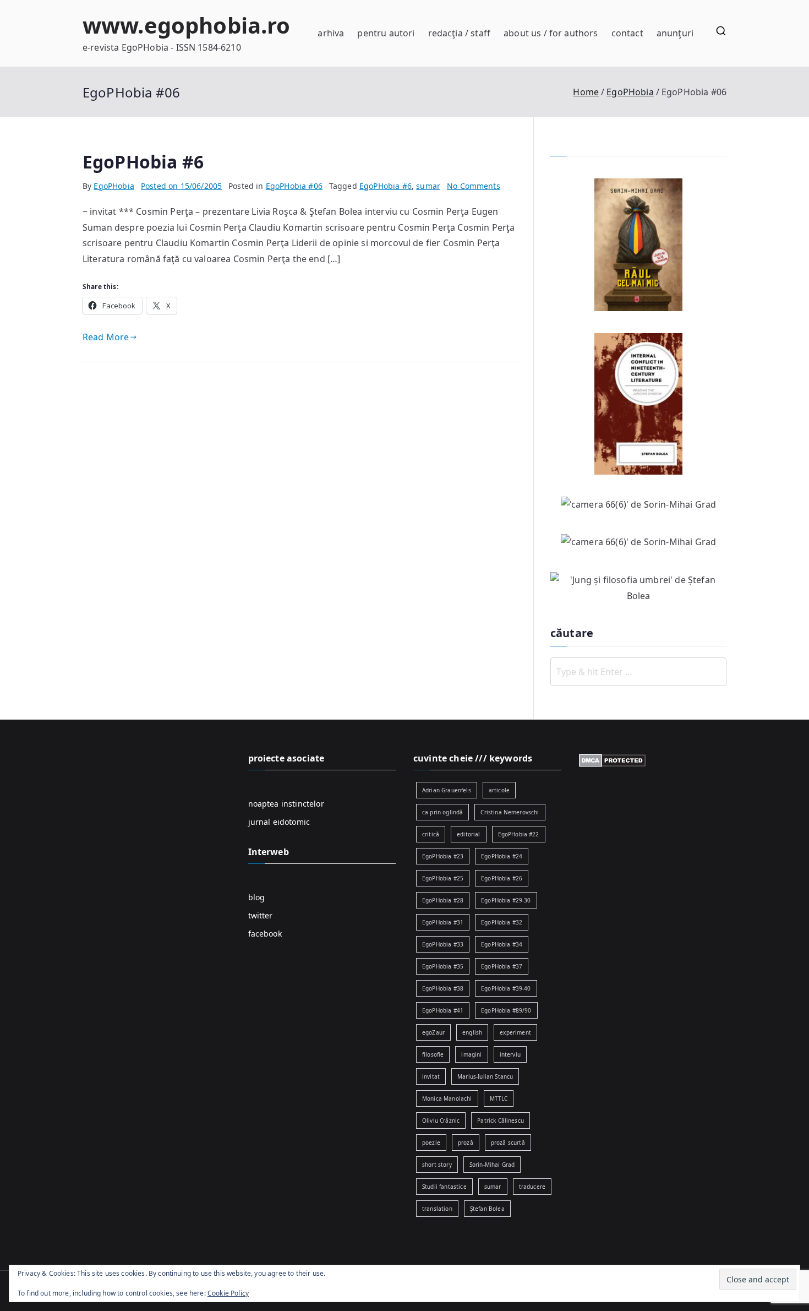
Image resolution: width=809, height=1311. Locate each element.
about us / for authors (551, 33)
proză (465, 1142)
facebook (265, 933)
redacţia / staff (459, 33)
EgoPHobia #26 (501, 878)
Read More (106, 337)
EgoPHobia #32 (501, 922)
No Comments (473, 186)
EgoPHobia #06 (294, 186)
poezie (431, 1142)
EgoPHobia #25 (442, 878)
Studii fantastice (444, 1186)
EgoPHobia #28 (442, 900)
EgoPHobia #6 (143, 161)
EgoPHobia (114, 186)
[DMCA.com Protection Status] (612, 759)
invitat (431, 1076)
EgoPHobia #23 (442, 856)
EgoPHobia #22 (518, 834)
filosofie (433, 1054)
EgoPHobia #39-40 (506, 988)
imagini (471, 1054)
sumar (428, 186)
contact (627, 33)
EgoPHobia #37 (501, 966)
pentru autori (385, 33)
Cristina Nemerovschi (509, 812)
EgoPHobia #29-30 (506, 900)
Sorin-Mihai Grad (492, 1164)
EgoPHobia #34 (501, 944)
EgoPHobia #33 (442, 944)
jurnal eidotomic (279, 822)
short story (437, 1164)
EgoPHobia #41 (442, 1010)
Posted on (181, 186)
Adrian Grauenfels (446, 790)
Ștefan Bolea (487, 1208)
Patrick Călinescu (500, 1120)
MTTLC (499, 1098)
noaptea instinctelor (286, 803)
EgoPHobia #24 (501, 856)
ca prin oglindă (442, 812)
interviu (510, 1054)
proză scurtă (508, 1142)
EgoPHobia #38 (442, 988)
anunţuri (675, 33)
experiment (515, 1032)
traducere (532, 1186)
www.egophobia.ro (187, 25)
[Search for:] (638, 672)
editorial (468, 834)
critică (430, 834)
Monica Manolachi (447, 1098)
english (472, 1032)
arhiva (331, 33)
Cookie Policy (228, 1293)
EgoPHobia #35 (442, 966)
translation (437, 1208)
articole (499, 790)
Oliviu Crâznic (441, 1120)
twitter (260, 915)
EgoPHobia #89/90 (506, 1010)
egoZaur (433, 1032)
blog (256, 897)
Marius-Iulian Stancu (485, 1076)
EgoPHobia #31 (442, 922)
